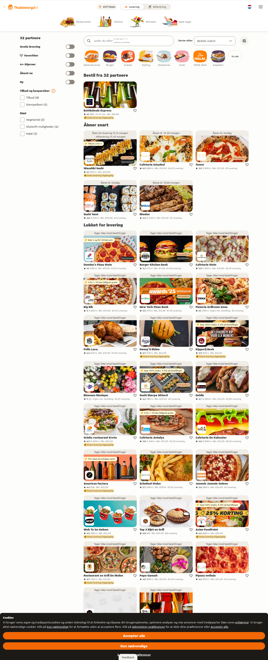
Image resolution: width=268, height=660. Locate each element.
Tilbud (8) (32, 98)
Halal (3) (31, 134)
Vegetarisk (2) (35, 120)
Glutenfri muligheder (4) (42, 127)
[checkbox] (92, 58)
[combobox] (132, 41)
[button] (20, 7)
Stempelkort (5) (36, 105)
